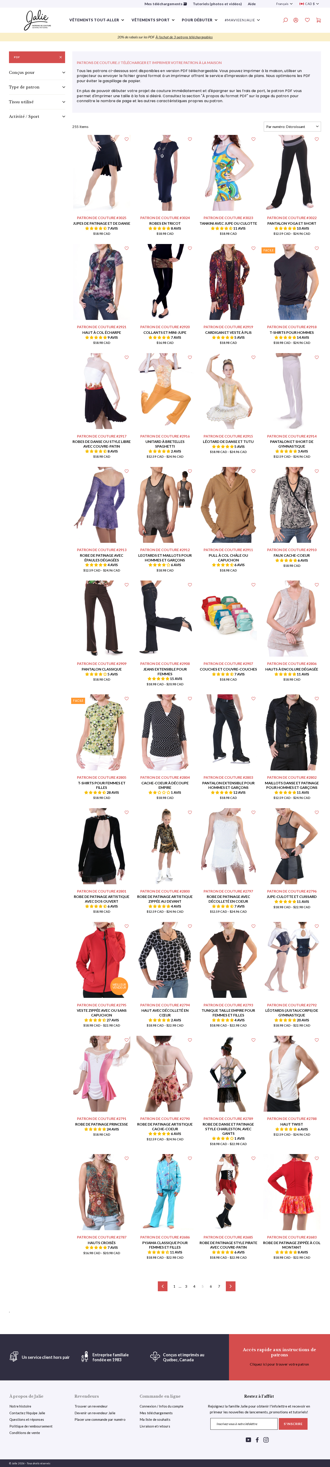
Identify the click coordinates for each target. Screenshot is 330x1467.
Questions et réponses (26, 1419)
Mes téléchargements (156, 1413)
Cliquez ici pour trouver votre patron (279, 1364)
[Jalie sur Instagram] (266, 1439)
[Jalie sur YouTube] (248, 1439)
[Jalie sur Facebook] (257, 1439)
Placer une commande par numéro (100, 1419)
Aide (252, 4)
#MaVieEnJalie (240, 20)
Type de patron (24, 87)
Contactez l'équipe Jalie (27, 1413)
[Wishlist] (307, 21)
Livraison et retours (155, 1426)
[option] (165, 37)
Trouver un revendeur (91, 1406)
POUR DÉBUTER (197, 20)
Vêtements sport (151, 20)
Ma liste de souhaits (155, 1419)
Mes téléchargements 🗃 (166, 4)
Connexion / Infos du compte (161, 1406)
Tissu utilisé (21, 102)
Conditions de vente (24, 1433)
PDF (17, 57)
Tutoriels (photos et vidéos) (217, 4)
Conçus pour (22, 72)
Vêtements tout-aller (94, 20)
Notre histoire (20, 1406)
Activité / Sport (24, 116)
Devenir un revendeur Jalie (95, 1413)
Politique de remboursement (31, 1426)
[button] (96, 228)
